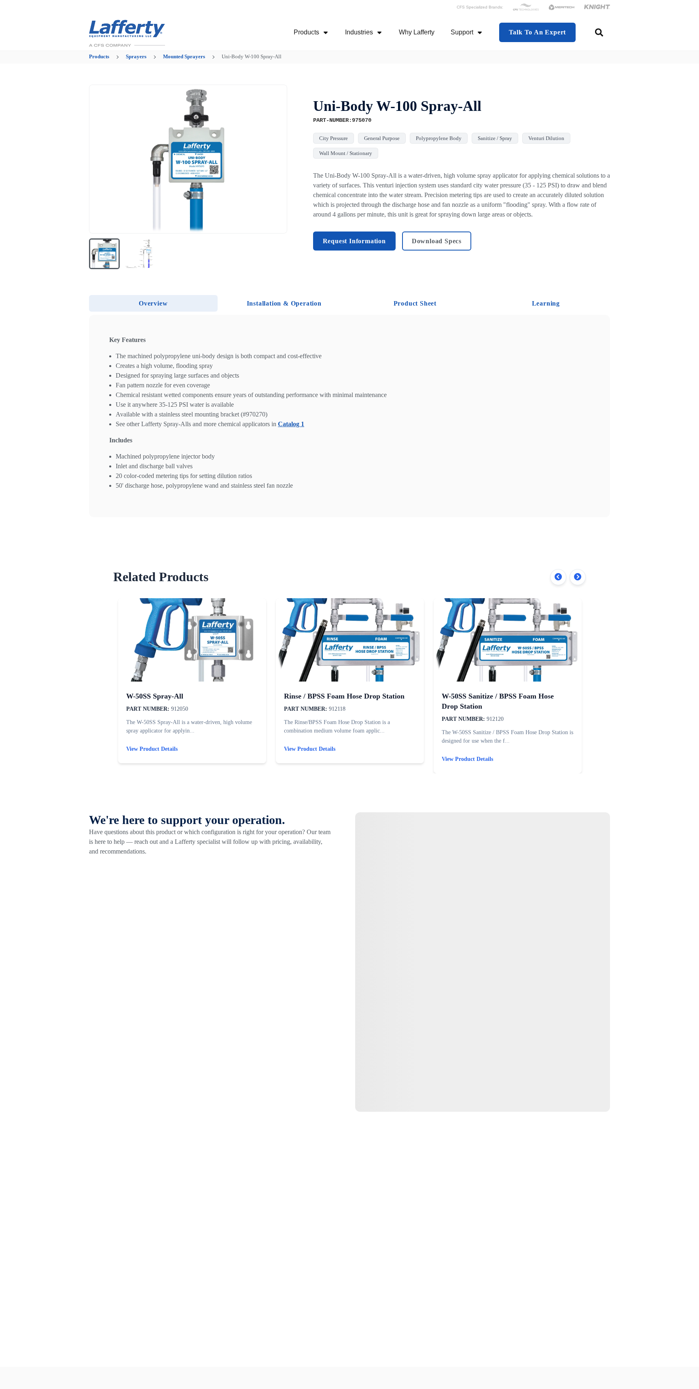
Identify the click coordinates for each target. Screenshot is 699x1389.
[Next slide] (276, 159)
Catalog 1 (291, 424)
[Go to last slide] (100, 159)
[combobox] (599, 32)
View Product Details (152, 749)
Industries (359, 32)
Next (578, 577)
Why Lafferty (416, 32)
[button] (104, 253)
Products (306, 32)
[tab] (153, 303)
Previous (558, 577)
